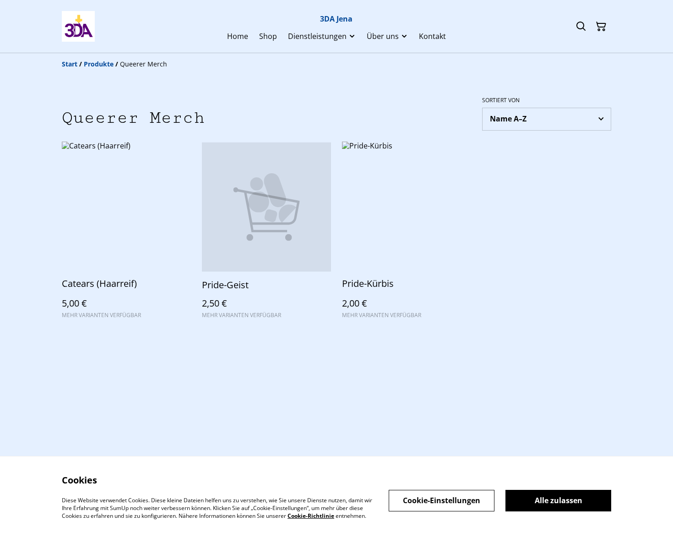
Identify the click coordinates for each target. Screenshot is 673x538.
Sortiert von (501, 100)
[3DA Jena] (78, 26)
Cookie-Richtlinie (311, 515)
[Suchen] (581, 26)
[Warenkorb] (601, 26)
